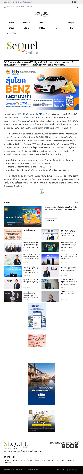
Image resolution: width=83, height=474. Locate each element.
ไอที (71, 27)
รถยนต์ (11, 27)
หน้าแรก (11, 22)
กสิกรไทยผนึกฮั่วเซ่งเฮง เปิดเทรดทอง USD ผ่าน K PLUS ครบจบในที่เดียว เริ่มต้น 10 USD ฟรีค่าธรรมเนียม (68, 245)
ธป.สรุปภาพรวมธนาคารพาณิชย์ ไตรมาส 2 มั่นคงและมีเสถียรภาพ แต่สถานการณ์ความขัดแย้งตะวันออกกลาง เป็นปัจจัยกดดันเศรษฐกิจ (69, 282)
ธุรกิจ (56, 27)
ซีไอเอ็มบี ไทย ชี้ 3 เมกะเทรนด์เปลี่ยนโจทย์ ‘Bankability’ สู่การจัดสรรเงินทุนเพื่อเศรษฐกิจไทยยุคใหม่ (31, 257)
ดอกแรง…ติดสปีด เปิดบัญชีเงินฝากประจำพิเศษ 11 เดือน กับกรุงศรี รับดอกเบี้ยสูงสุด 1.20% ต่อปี (61, 208)
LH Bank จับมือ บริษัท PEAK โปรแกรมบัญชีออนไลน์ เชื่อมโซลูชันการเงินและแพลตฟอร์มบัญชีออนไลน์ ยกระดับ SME (31, 245)
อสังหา (26, 27)
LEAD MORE (50, 220)
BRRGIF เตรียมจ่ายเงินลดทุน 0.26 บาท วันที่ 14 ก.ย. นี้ (68, 293)
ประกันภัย (26, 22)
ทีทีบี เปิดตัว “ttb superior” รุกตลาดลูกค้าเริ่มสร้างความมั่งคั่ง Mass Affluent (69, 256)
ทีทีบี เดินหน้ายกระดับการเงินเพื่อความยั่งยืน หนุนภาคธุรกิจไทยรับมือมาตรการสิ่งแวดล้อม (31, 281)
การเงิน (56, 22)
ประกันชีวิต (41, 22)
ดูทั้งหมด (77, 202)
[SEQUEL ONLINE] (41, 17)
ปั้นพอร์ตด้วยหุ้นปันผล (29, 230)
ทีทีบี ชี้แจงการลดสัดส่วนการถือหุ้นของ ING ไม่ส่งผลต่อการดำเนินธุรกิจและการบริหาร (69, 269)
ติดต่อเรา (8, 463)
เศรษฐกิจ (71, 22)
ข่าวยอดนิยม (11, 33)
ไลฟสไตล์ (41, 27)
